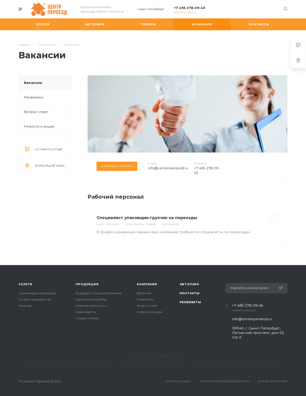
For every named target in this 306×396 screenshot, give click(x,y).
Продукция (87, 284)
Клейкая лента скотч (92, 305)
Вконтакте (130, 361)
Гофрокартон (86, 312)
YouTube (176, 361)
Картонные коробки (91, 299)
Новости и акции (39, 126)
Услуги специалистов (35, 299)
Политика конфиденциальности (224, 381)
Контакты (190, 293)
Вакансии (33, 83)
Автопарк (189, 284)
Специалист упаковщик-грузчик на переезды (147, 217)
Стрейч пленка (87, 318)
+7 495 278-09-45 (189, 8)
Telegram (164, 361)
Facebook (142, 361)
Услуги (25, 284)
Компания (147, 284)
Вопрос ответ (36, 112)
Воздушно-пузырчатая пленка (98, 293)
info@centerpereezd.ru (168, 168)
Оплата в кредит (178, 381)
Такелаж (25, 305)
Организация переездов (37, 293)
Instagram (153, 361)
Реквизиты (33, 97)
